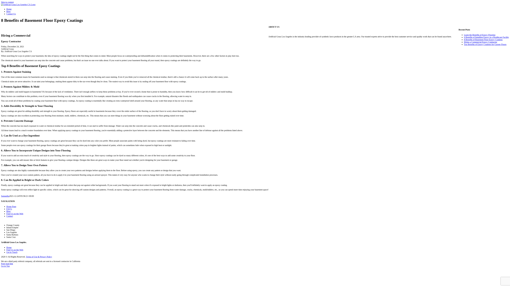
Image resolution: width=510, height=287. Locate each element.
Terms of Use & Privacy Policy (39, 257)
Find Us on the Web (14, 214)
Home (9, 247)
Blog (8, 211)
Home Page (11, 206)
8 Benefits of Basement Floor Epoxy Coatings (483, 40)
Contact (9, 216)
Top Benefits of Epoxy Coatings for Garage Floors (485, 44)
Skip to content (7, 2)
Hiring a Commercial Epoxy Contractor (480, 42)
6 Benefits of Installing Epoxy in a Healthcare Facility (486, 37)
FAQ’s (9, 209)
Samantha (5, 196)
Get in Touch (11, 252)
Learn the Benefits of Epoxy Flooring (479, 35)
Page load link (7, 264)
